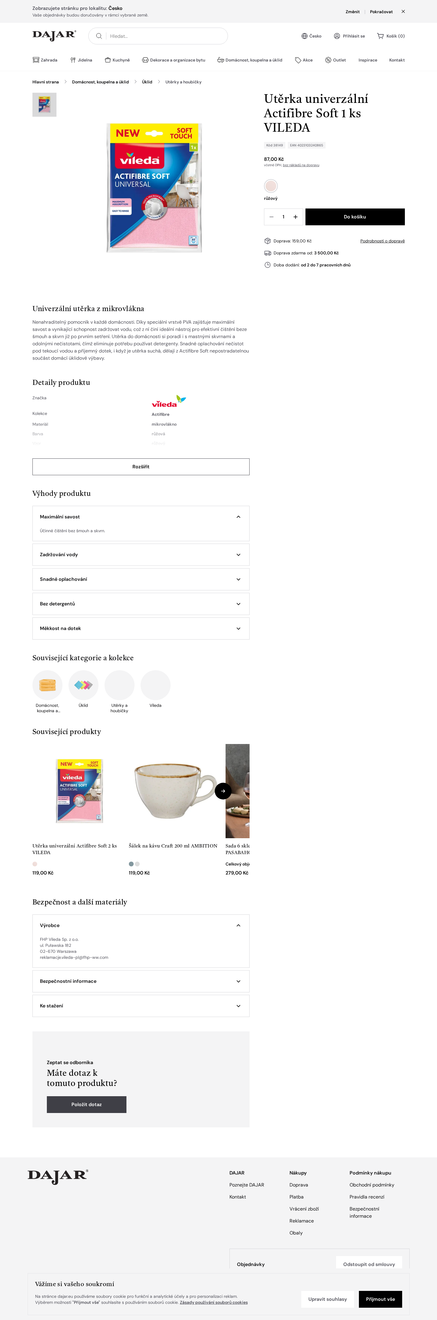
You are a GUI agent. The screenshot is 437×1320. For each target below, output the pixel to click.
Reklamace (302, 1221)
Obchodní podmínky (372, 1185)
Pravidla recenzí (367, 1197)
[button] (141, 516)
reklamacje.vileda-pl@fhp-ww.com (74, 957)
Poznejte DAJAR (246, 1185)
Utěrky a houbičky (183, 82)
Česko (315, 36)
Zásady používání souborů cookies (214, 1302)
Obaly (296, 1233)
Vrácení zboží (304, 1209)
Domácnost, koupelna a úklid (100, 82)
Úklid (147, 82)
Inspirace (368, 60)
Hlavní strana (45, 82)
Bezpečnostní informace (364, 1212)
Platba (297, 1197)
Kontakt (397, 60)
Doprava (299, 1185)
